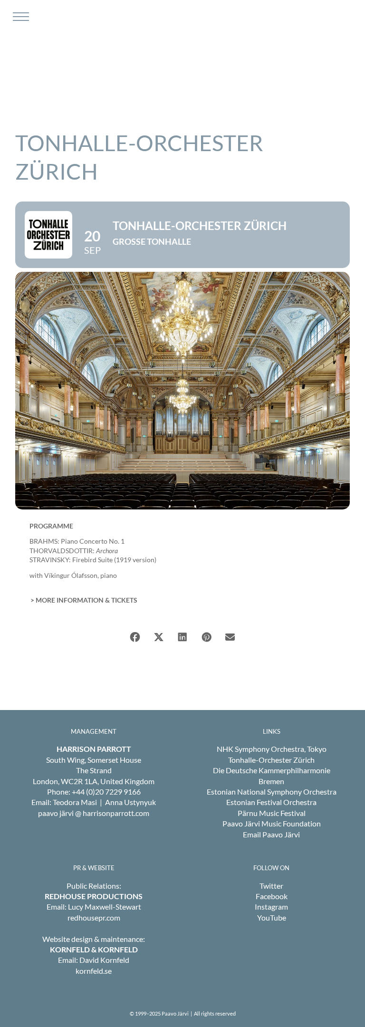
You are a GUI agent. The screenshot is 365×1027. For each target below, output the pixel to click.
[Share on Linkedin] (182, 637)
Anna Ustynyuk (130, 801)
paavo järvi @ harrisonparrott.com (93, 812)
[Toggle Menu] (20, 16)
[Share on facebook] (135, 637)
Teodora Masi (75, 801)
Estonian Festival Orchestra (271, 801)
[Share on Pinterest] (206, 637)
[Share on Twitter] (159, 637)
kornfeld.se (94, 970)
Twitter (271, 885)
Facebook (272, 896)
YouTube (271, 917)
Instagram (271, 906)
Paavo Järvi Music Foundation (271, 823)
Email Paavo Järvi (271, 834)
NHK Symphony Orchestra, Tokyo (272, 748)
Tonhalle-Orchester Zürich (271, 759)
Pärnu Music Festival (272, 812)
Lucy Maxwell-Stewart (104, 906)
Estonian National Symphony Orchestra (271, 791)
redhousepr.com (93, 917)
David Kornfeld (104, 959)
